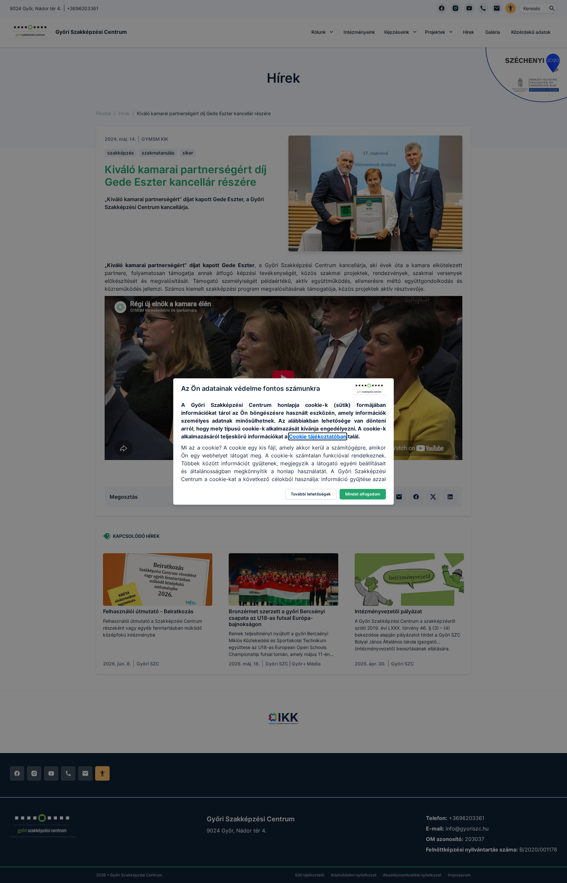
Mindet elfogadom (362, 494)
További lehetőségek (311, 494)
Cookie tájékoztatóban (317, 436)
